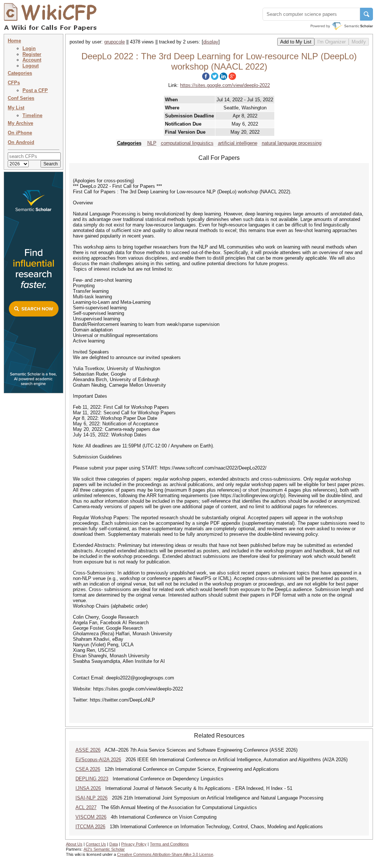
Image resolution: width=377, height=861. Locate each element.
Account (31, 60)
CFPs (14, 82)
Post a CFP (35, 90)
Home (14, 40)
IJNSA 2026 (88, 788)
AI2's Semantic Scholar (104, 849)
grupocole (114, 42)
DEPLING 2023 (91, 778)
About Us (74, 844)
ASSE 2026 (88, 750)
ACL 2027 (85, 807)
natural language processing (291, 143)
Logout (30, 65)
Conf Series (21, 98)
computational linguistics (187, 143)
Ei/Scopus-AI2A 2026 (98, 759)
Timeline (32, 115)
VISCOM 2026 (90, 817)
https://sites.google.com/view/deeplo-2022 (225, 85)
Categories (20, 73)
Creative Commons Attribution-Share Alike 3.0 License (165, 854)
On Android (21, 142)
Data (113, 844)
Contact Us (96, 844)
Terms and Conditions (169, 844)
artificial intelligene (237, 143)
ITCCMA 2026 (90, 826)
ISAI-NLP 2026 (91, 798)
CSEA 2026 (87, 769)
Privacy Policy (134, 844)
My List (16, 107)
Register (31, 54)
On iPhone (20, 133)
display (210, 42)
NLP (151, 143)
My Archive (20, 123)
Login (29, 48)
